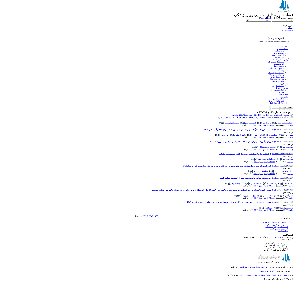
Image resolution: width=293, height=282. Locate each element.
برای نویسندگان (282, 70)
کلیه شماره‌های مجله (276, 62)
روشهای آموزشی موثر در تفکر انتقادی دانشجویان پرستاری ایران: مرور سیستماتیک (240, 142)
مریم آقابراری (287, 195)
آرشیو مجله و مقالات (280, 60)
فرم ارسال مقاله (277, 77)
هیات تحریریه (279, 53)
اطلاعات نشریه (282, 49)
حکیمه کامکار (241, 135)
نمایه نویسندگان (278, 66)
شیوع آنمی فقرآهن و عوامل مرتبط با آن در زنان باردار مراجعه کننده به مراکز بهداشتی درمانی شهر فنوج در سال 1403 (227, 166)
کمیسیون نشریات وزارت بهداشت (275, 222)
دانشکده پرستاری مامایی (279, 229)
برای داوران (284, 84)
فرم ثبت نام (279, 92)
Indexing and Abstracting (279, 103)
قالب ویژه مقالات (277, 81)
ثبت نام (290, 28)
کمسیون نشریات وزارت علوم (277, 224)
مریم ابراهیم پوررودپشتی (266, 159)
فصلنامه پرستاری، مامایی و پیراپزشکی (252, 267)
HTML (145, 216)
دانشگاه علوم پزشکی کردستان (276, 227)
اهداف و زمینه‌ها (278, 55)
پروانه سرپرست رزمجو (284, 171)
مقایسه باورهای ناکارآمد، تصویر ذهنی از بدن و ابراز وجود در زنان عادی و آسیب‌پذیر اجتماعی (237, 130)
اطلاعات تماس (278, 99)
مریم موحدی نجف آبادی (267, 147)
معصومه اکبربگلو (237, 183)
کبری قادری (257, 135)
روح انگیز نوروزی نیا (248, 195)
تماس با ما (284, 97)
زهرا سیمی (273, 135)
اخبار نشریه (279, 57)
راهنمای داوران (278, 86)
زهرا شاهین (225, 135)
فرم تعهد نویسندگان (276, 79)
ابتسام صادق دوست (285, 123)
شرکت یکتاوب (282, 231)
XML (151, 216)
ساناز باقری (288, 135)
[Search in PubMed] (273, 123)
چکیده (290, 125)
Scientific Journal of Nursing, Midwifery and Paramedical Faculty (263, 275)
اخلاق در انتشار (282, 94)
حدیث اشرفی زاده (232, 123)
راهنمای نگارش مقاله (276, 73)
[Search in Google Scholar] (276, 123)
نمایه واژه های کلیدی (276, 68)
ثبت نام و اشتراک (281, 88)
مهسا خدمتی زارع (269, 195)
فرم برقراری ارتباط (276, 101)
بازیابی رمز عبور (287, 30)
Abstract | (270, 125)
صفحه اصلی (283, 46)
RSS (156, 216)
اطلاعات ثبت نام (277, 90)
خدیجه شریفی (287, 147)
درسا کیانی (269, 208)
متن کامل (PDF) (260, 125)
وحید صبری (254, 183)
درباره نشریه (279, 51)
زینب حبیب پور (271, 183)
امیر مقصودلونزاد (286, 208)
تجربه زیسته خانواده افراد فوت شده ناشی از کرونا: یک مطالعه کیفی (245, 178)
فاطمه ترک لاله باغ (261, 171)
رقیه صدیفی (288, 183)
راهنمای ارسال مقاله (276, 75)
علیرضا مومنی (250, 123)
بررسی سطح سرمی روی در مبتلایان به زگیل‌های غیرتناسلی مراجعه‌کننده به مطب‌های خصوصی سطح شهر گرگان (228, 202)
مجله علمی (281, 237)
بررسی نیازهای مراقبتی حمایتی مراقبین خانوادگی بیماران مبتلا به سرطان (243, 117)
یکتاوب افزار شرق (267, 271)
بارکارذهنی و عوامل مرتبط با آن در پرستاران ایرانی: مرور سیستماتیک (245, 154)
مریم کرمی (267, 123)
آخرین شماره (279, 64)
